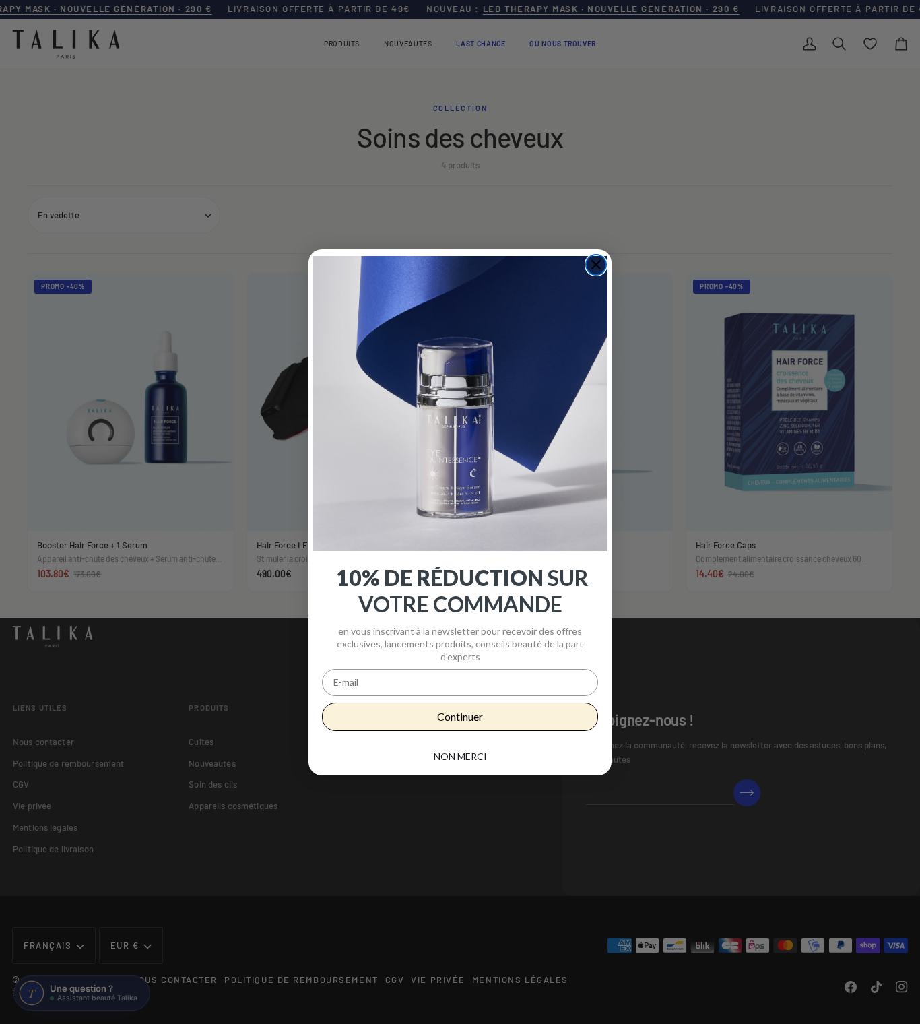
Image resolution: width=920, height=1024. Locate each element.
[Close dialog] (596, 265)
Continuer (460, 716)
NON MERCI (460, 756)
